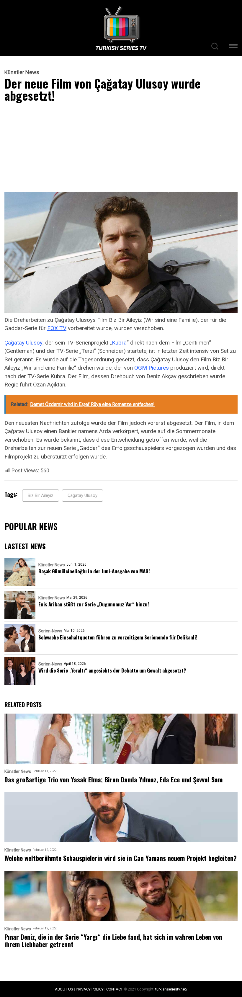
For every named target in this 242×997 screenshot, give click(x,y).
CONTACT (114, 989)
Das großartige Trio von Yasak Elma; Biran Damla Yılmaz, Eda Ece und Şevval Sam (113, 779)
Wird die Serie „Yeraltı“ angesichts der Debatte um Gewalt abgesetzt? (112, 670)
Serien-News (50, 631)
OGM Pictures (151, 367)
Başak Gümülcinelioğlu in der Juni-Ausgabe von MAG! (94, 571)
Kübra (119, 342)
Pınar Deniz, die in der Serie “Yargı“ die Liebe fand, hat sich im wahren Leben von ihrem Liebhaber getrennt (113, 940)
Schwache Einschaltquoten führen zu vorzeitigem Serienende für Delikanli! (117, 637)
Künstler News (21, 72)
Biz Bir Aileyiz (40, 495)
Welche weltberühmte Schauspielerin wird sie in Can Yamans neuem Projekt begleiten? (120, 858)
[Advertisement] (121, 148)
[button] (233, 47)
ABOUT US (64, 989)
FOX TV (56, 328)
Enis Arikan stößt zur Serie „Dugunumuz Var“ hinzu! (93, 604)
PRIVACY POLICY (90, 989)
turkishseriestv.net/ (171, 989)
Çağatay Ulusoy (23, 342)
